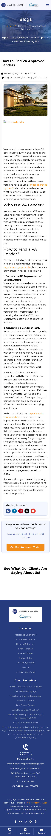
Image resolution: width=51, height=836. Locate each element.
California (16, 77)
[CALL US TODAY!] (25, 747)
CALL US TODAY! (25, 752)
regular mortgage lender (17, 267)
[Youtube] (20, 821)
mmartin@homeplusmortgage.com (25, 763)
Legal (45, 802)
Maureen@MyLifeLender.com (25, 768)
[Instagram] (25, 821)
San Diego (27, 77)
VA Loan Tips (41, 77)
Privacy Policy (32, 802)
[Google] (30, 821)
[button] (47, 5)
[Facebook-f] (15, 821)
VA (14, 26)
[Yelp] (35, 821)
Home (8, 26)
